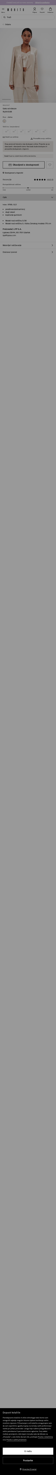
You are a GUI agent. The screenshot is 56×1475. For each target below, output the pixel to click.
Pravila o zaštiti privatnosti (16, 1440)
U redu (28, 1451)
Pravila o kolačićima (45, 1437)
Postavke (28, 1460)
